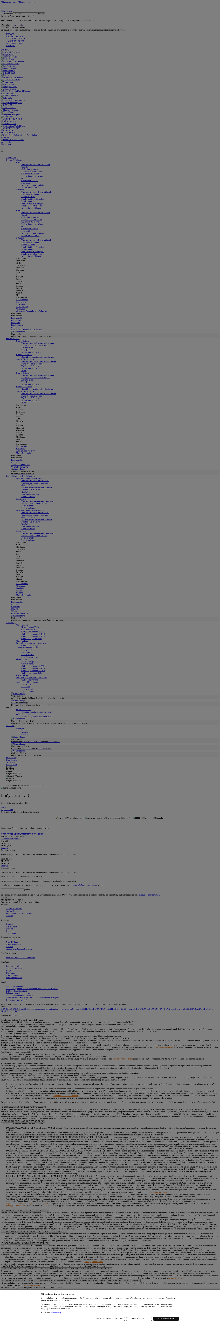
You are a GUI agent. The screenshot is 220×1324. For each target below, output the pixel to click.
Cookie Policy (55, 1313)
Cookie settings (139, 1319)
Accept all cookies (166, 1319)
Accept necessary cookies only (109, 1319)
